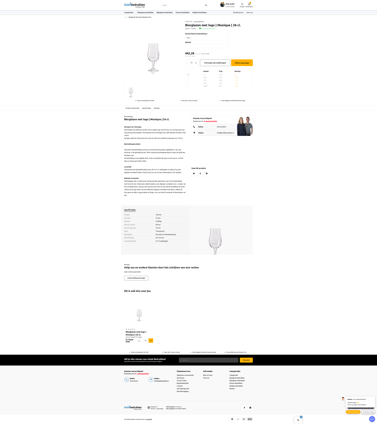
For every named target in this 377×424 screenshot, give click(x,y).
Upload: (188, 42)
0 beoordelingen (199, 21)
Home (126, 17)
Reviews (157, 108)
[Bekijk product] (150, 340)
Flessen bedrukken (183, 12)
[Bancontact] (244, 419)
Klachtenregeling (183, 391)
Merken (232, 388)
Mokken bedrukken (200, 12)
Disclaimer (180, 378)
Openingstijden (211, 121)
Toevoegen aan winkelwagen (215, 63)
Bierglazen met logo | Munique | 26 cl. (140, 17)
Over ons (249, 12)
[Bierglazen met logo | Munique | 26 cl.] (139, 312)
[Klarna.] (249, 419)
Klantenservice (238, 12)
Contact (180, 386)
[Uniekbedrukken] (134, 5)
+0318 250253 (231, 6)
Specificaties (146, 108)
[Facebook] (244, 407)
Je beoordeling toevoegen (136, 278)
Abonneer (246, 360)
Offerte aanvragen (242, 63)
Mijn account (207, 375)
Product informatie (132, 108)
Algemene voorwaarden (185, 375)
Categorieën (128, 12)
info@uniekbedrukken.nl (225, 133)
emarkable (149, 419)
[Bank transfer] (238, 419)
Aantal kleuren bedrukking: (196, 34)
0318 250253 (221, 127)
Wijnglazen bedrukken (164, 12)
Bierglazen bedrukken (146, 12)
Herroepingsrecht (183, 388)
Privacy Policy (182, 380)
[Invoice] (232, 419)
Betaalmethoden (183, 383)
